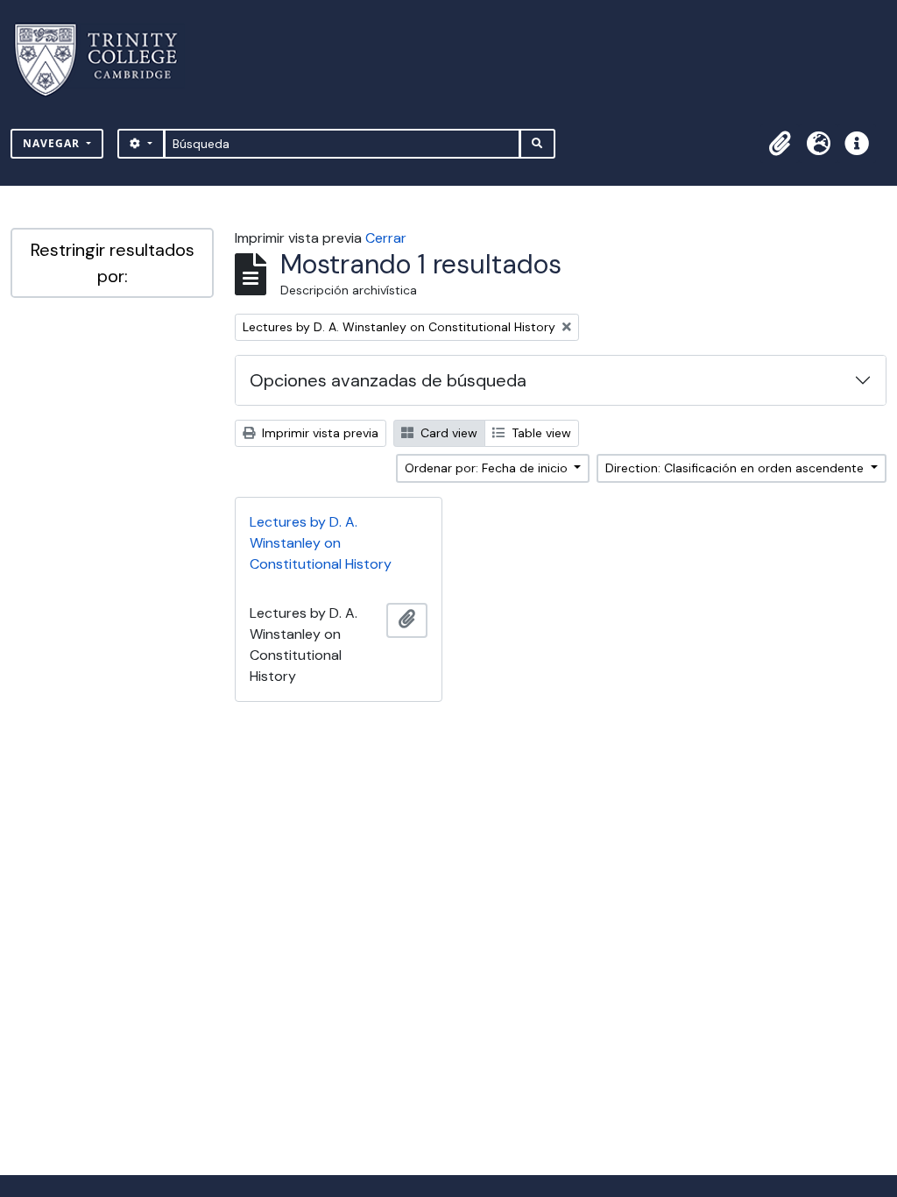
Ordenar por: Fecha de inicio (488, 468)
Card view (447, 433)
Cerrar (385, 238)
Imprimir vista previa (318, 433)
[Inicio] (106, 60)
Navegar (53, 143)
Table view (539, 433)
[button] (779, 143)
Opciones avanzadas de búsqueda (388, 380)
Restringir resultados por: (112, 262)
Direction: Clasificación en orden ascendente (736, 468)
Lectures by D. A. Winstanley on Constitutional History (321, 543)
